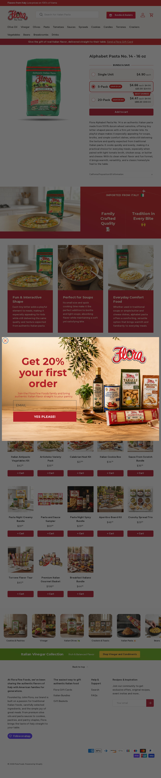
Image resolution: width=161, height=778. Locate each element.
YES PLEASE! (45, 417)
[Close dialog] (5, 340)
